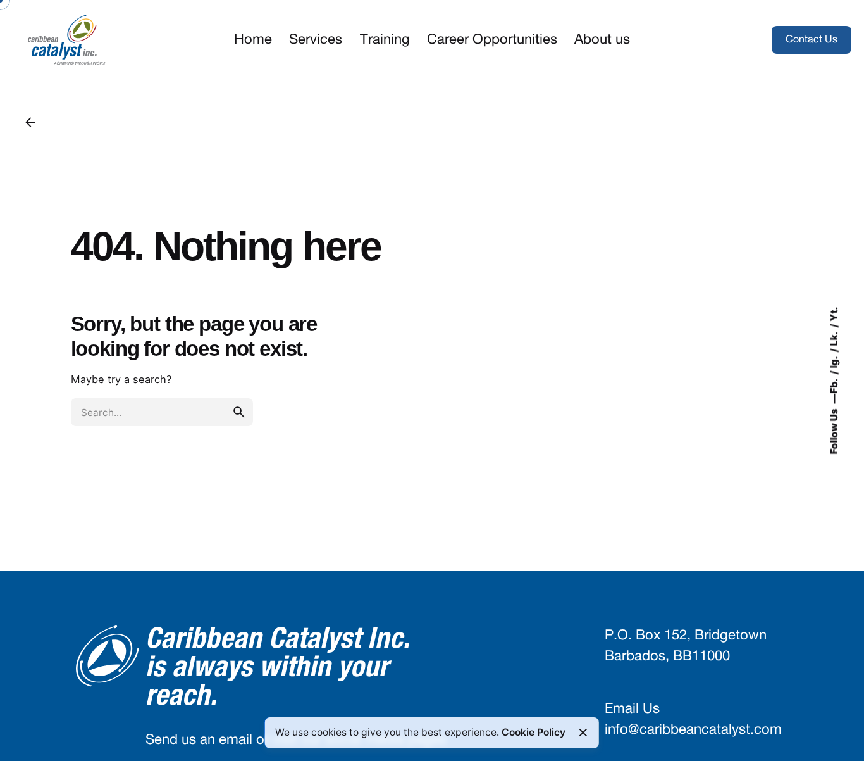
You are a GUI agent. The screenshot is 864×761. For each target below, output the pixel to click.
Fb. (833, 385)
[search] (239, 412)
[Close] (583, 732)
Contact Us (811, 39)
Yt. (833, 314)
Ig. (833, 361)
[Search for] (162, 412)
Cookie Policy (533, 732)
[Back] (30, 122)
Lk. (833, 338)
